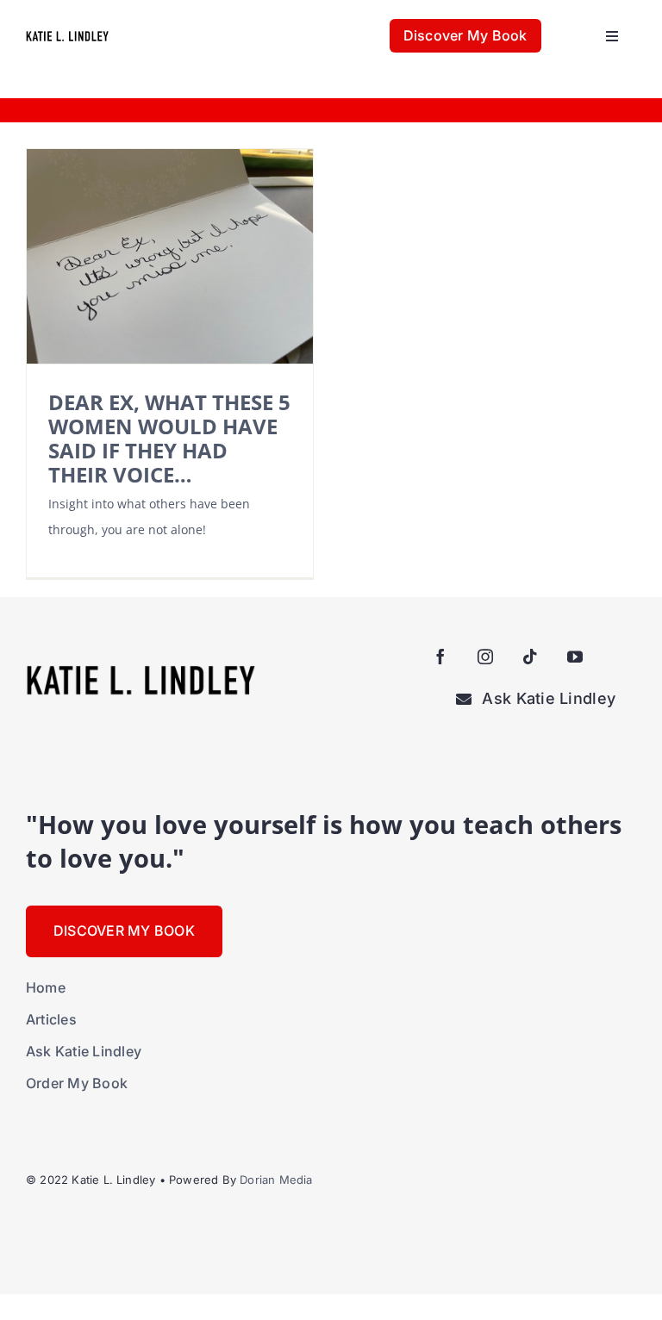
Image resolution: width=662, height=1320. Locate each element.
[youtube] (575, 656)
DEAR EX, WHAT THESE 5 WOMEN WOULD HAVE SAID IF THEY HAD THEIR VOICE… (169, 438)
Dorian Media (276, 1179)
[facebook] (440, 656)
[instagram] (485, 656)
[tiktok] (530, 656)
